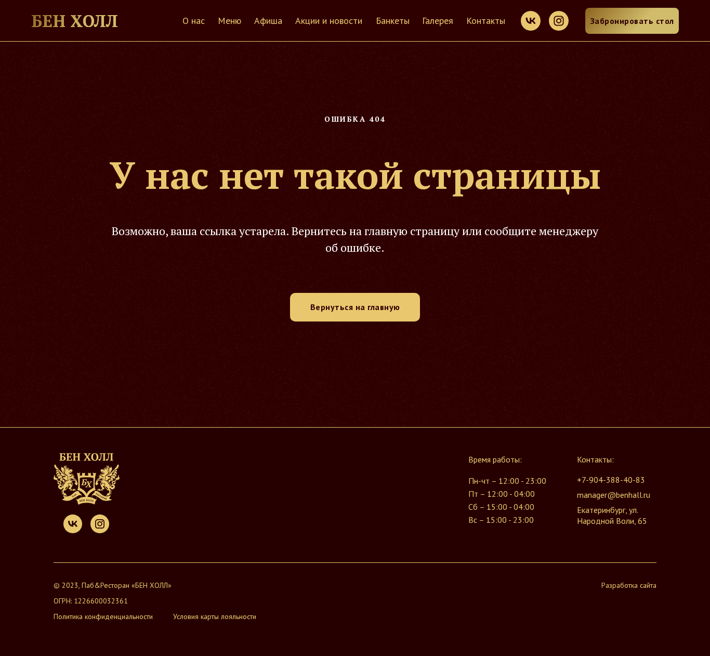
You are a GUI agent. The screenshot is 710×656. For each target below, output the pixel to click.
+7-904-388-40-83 (611, 479)
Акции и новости (328, 21)
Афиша (268, 21)
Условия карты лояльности (214, 616)
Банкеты (393, 21)
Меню (229, 21)
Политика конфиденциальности (103, 616)
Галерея (437, 21)
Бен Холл (74, 21)
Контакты (485, 21)
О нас (193, 21)
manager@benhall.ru (613, 495)
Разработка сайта (628, 585)
